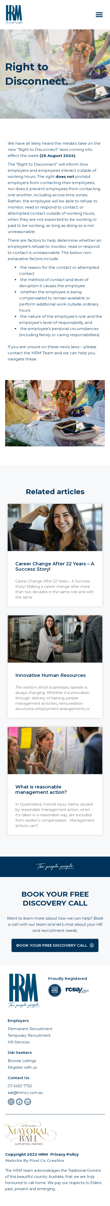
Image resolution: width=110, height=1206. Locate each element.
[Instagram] (11, 1101)
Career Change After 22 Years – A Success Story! (54, 566)
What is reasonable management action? (41, 789)
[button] (99, 14)
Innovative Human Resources (50, 675)
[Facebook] (19, 1101)
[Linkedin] (27, 1101)
